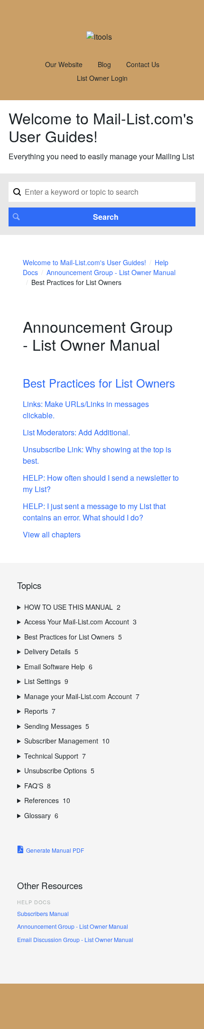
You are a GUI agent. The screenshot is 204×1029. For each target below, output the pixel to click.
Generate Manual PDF (55, 850)
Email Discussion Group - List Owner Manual (75, 939)
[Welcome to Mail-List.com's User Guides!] (99, 36)
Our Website (64, 64)
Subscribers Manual (43, 913)
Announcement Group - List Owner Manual (72, 926)
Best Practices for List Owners (99, 382)
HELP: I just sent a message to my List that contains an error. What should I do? (94, 512)
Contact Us (142, 64)
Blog (104, 64)
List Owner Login (102, 78)
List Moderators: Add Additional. (76, 432)
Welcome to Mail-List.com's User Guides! (84, 262)
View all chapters (52, 534)
